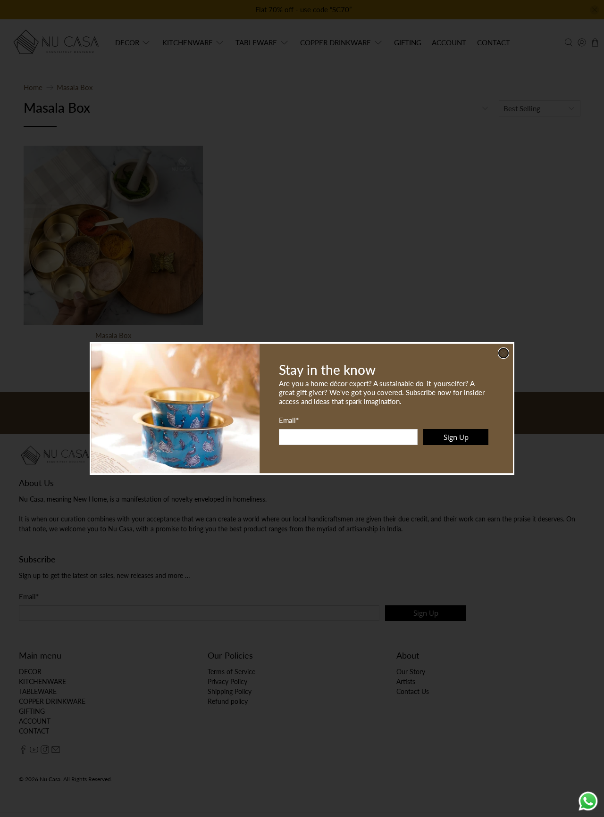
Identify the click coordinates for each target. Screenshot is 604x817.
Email (289, 420)
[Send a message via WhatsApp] (588, 801)
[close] (503, 353)
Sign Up (456, 437)
